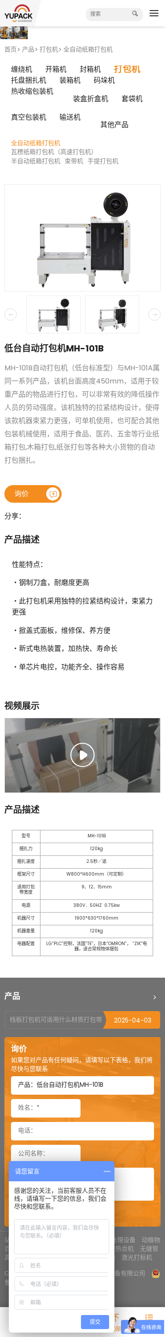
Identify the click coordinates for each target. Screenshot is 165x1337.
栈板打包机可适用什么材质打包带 (56, 1020)
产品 (28, 50)
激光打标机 (136, 1257)
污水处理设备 (117, 1239)
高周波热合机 (115, 1248)
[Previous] (10, 314)
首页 (10, 50)
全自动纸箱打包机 (88, 50)
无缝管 (149, 1248)
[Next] (154, 314)
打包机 (49, 50)
